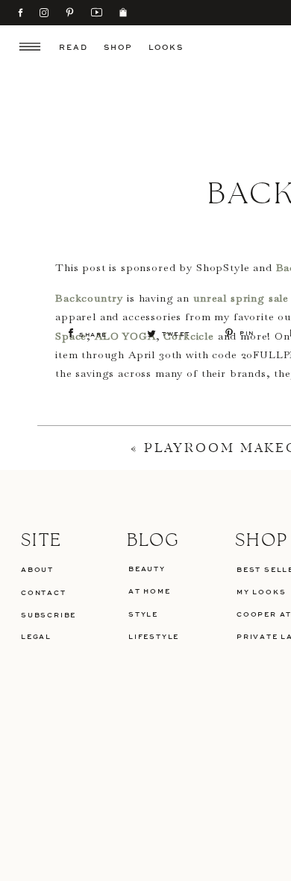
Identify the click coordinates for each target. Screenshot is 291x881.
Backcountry (89, 298)
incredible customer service (201, 479)
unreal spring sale (241, 298)
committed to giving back (210, 497)
